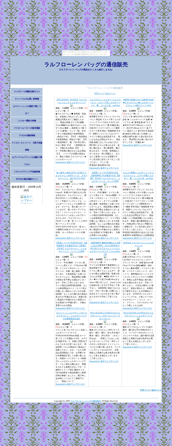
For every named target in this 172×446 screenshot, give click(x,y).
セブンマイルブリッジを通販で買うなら (27, 160)
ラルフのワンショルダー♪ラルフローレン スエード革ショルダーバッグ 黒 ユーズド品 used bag (105, 102)
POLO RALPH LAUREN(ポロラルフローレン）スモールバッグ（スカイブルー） (105, 316)
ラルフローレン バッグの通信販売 (86, 64)
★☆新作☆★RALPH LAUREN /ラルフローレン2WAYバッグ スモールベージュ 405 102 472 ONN (71, 175)
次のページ (110, 93)
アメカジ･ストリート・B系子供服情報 (27, 146)
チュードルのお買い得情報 (27, 99)
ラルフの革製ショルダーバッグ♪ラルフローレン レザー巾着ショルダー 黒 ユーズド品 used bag (138, 175)
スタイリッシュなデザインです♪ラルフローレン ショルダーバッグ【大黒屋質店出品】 (71, 316)
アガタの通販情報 (27, 135)
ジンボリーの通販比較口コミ (27, 91)
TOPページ (99, 93)
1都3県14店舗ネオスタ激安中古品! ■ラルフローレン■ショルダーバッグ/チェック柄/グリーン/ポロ (138, 102)
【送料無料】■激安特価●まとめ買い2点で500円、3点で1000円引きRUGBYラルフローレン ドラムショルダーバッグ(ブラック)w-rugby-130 (105, 248)
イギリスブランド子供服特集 (27, 171)
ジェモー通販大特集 (27, 120)
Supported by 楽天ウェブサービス (70, 162)
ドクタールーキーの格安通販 (27, 128)
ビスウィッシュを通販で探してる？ (27, 109)
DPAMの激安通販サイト (27, 179)
